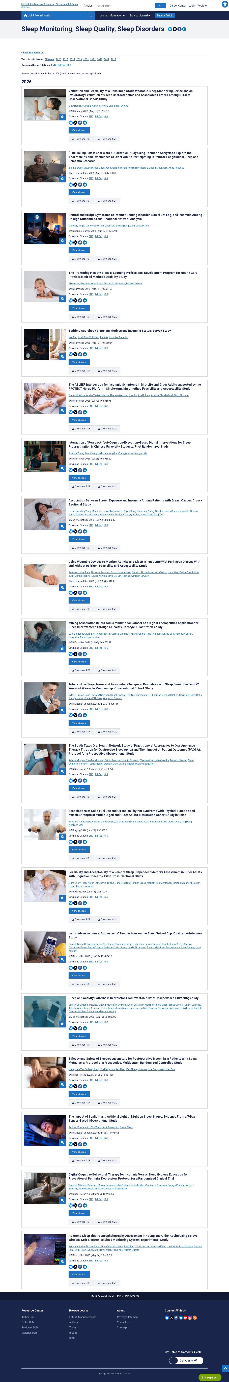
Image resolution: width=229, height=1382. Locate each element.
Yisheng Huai (106, 514)
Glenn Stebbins (82, 575)
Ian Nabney (189, 947)
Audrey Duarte (131, 1250)
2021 (93, 59)
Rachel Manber (119, 1188)
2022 (86, 59)
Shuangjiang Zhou (125, 225)
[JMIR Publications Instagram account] (190, 1318)
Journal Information (111, 15)
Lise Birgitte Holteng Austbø (144, 395)
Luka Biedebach (77, 633)
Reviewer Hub (29, 1327)
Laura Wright (160, 572)
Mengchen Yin (76, 1069)
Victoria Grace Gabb (94, 167)
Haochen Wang (77, 821)
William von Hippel (107, 695)
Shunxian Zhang (145, 511)
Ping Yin (158, 514)
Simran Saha (92, 1246)
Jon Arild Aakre (77, 395)
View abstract (79, 130)
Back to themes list (33, 52)
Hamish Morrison (136, 167)
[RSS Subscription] (195, 1318)
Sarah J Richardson (142, 572)
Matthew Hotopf (107, 1011)
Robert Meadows (156, 947)
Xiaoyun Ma (140, 453)
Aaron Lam (93, 883)
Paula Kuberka (95, 947)
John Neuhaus (86, 1188)
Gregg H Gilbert (111, 763)
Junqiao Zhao (118, 1069)
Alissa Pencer (104, 283)
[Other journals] (91, 16)
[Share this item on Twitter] (175, 29)
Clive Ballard (166, 395)
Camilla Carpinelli (120, 633)
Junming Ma (145, 1069)
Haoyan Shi (161, 821)
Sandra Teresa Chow (166, 511)
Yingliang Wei (76, 825)
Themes (74, 1327)
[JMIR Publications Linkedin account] (181, 1318)
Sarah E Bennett (77, 944)
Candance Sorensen (156, 1185)
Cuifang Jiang (92, 1069)
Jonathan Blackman (116, 167)
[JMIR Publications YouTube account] (185, 1318)
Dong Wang (158, 1069)
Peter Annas (108, 1008)
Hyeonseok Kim (77, 1246)
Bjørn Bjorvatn (181, 395)
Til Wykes (185, 1008)
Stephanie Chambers (114, 944)
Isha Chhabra (186, 1246)
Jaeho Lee (173, 1246)
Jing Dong (186, 821)
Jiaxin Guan (174, 821)
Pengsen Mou (93, 821)
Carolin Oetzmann (78, 1004)
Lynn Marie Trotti (96, 1250)
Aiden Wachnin (108, 1246)
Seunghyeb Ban (126, 1246)
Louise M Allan (99, 575)
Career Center (178, 5)
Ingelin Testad (93, 395)
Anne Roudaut (176, 167)
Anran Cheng (91, 514)
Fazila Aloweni (93, 105)
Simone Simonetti (182, 883)
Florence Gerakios (100, 572)
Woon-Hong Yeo (114, 1250)
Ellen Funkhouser (94, 760)
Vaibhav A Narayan (87, 1011)
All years (49, 59)
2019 (106, 59)
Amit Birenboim (111, 1127)
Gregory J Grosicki (112, 698)
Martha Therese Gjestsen (115, 395)
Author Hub (27, 1317)
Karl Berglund (76, 337)
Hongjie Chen (96, 225)
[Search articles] (160, 5)
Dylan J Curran (76, 695)
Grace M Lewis (94, 944)
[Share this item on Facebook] (179, 29)
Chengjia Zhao (126, 453)
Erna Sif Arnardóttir (174, 633)
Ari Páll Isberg (138, 633)
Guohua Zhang (77, 453)
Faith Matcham (147, 1004)
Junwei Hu (184, 511)
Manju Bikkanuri (131, 760)
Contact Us (123, 1322)
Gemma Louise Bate (80, 572)
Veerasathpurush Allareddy (155, 760)
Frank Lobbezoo (179, 760)
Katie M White (76, 1008)
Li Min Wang (95, 1127)
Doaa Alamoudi (174, 947)
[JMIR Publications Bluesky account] (167, 1318)
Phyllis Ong (107, 105)
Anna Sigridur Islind (89, 637)
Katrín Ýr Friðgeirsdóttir (98, 633)
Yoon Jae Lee (142, 1246)
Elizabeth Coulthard (157, 167)
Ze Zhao (120, 821)
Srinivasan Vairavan (169, 1008)
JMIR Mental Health (39, 15)
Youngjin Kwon (158, 1246)
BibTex (61, 65)
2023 (79, 59)
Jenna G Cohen (170, 695)
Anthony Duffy (174, 944)
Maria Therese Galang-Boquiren (137, 763)
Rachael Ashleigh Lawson (135, 575)
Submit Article (165, 15)
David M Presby (187, 695)
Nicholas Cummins (116, 1004)
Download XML (108, 139)
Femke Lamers (175, 1004)
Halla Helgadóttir (155, 633)
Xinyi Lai (113, 453)
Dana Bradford (122, 883)
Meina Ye (96, 511)
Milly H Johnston (135, 944)
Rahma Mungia (77, 760)
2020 (99, 59)
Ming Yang (85, 511)
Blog (72, 1338)
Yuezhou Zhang (97, 1004)
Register (202, 5)
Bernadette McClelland (117, 1185)
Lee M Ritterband (137, 947)
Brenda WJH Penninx (146, 1008)
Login (191, 5)
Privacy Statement (127, 1317)
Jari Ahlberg (96, 763)
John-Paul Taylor (177, 572)
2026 (58, 59)
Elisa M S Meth (91, 337)
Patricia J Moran (96, 1185)
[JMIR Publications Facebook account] (176, 1318)
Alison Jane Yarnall (121, 572)
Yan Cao (170, 1069)
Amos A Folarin (92, 1008)
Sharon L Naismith (84, 886)
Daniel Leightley (193, 1004)
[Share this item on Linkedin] (184, 29)
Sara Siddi (161, 1004)
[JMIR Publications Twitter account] (171, 1318)
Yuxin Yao (149, 821)
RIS (69, 65)
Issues (73, 1332)
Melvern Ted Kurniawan (159, 883)
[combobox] (125, 5)
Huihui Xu (102, 453)
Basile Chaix (126, 1127)
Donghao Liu (108, 821)
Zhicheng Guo (122, 514)
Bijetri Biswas (76, 167)
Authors (73, 1322)
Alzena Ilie (74, 283)
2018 (113, 59)
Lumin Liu (74, 511)
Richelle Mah (137, 1185)
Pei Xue (104, 337)
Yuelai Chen (147, 514)
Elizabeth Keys (88, 283)
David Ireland (107, 883)
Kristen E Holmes (93, 698)
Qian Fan (135, 514)
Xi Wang (79, 514)
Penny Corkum (134, 283)
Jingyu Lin (83, 225)
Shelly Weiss (119, 283)
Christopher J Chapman (148, 695)
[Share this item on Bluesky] (170, 29)
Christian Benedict (118, 337)
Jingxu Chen (142, 225)
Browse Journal (138, 15)
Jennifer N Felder (78, 1185)
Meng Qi (73, 225)
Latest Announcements (82, 1317)
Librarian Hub (29, 1332)
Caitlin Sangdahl (113, 760)
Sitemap (122, 1327)
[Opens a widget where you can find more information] (209, 1378)
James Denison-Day (155, 944)
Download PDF (82, 139)
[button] (225, 4)
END (53, 65)
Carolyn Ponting (176, 1185)
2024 (72, 59)
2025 (65, 59)
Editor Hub (27, 1322)
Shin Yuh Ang (120, 105)
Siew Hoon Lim (77, 105)
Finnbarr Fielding (126, 695)
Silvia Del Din (114, 575)
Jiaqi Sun (109, 225)
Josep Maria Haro (124, 1008)
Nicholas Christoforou (115, 947)
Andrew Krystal (102, 1188)
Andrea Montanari (78, 1127)
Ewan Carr (133, 1004)
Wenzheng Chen (134, 821)
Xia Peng (105, 1069)
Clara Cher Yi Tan (78, 883)
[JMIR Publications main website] (49, 5)
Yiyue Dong (130, 511)
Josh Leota (90, 695)
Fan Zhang (132, 1069)
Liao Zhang (91, 453)
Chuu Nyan (80, 1250)
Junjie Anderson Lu (113, 511)
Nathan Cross (138, 883)
